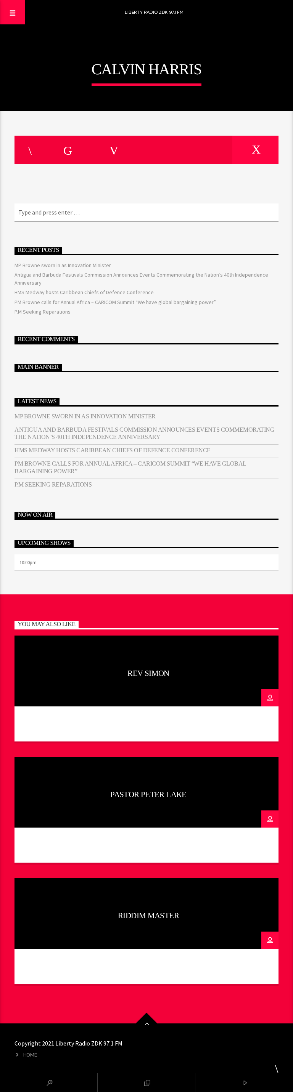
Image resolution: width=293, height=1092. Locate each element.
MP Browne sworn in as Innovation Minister (62, 265)
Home (30, 1054)
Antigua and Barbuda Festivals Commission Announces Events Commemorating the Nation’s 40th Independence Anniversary (144, 433)
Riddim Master (148, 915)
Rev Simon (148, 673)
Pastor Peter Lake (148, 794)
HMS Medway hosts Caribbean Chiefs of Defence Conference (84, 292)
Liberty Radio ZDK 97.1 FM (154, 12)
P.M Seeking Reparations (42, 311)
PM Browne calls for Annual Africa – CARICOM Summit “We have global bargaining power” (115, 302)
